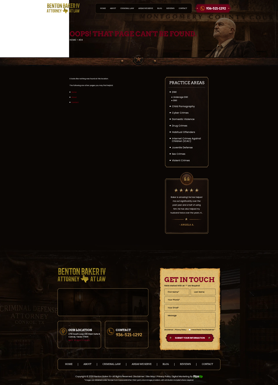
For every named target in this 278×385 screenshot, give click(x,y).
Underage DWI (180, 97)
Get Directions (79, 340)
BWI (175, 100)
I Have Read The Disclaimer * (203, 330)
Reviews (170, 8)
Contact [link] (75, 102)
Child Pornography (183, 106)
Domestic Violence (183, 119)
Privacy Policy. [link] (164, 376)
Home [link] (74, 92)
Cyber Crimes (180, 112)
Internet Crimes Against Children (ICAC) (186, 140)
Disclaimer (168, 330)
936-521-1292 (216, 8)
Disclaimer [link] (138, 376)
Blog (159, 8)
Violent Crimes (181, 160)
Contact (183, 8)
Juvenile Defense (182, 147)
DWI (174, 92)
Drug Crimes (179, 125)
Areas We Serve (145, 8)
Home (103, 8)
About (113, 8)
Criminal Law (127, 8)
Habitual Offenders (183, 132)
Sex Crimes (178, 154)
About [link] (74, 97)
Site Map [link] (150, 376)
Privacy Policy (180, 329)
